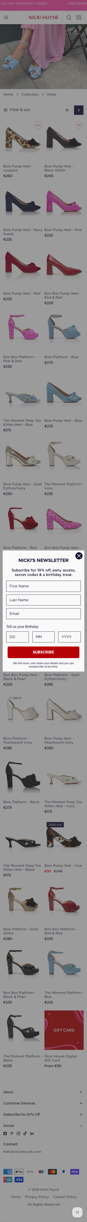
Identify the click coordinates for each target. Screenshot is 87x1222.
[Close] (79, 555)
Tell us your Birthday (22, 627)
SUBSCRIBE (43, 652)
